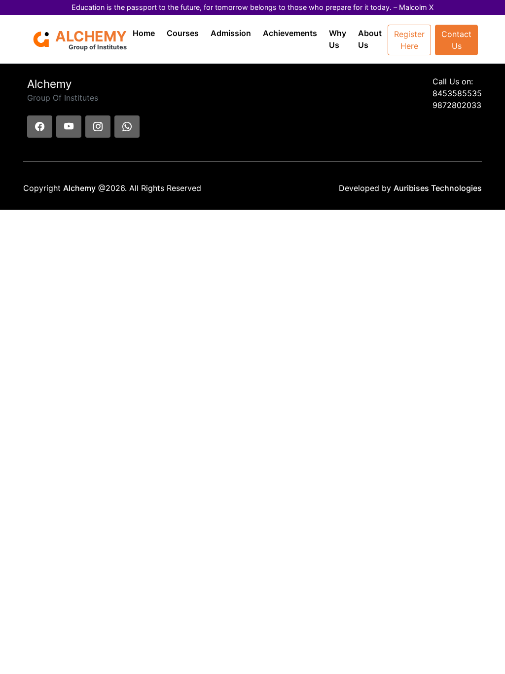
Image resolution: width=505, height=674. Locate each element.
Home (144, 33)
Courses (183, 33)
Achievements (290, 33)
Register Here (409, 40)
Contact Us (456, 40)
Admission (231, 33)
